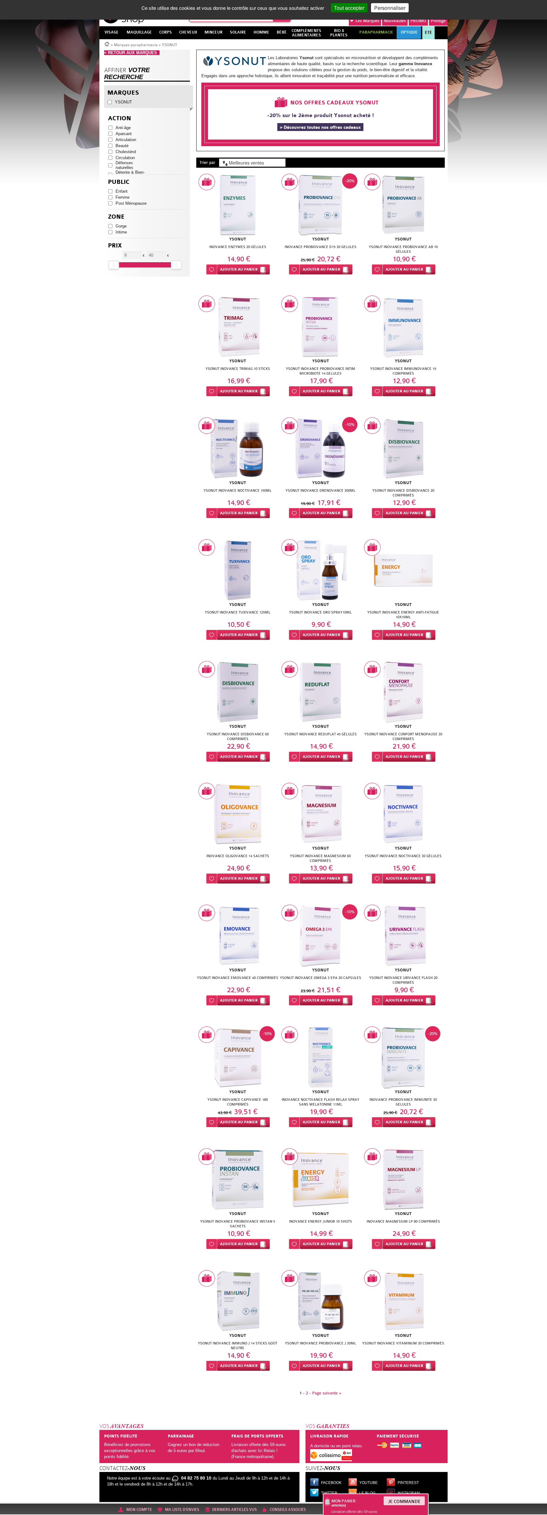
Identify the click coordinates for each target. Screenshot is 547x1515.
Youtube (368, 1483)
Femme (122, 197)
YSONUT (123, 102)
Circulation (125, 157)
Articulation (126, 139)
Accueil (107, 43)
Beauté (122, 145)
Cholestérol (126, 151)
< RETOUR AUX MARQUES (132, 52)
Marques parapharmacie (136, 45)
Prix (115, 245)
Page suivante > (326, 1393)
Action (119, 118)
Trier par (207, 162)
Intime (121, 232)
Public (118, 182)
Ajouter (239, 269)
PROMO (418, 20)
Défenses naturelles (124, 165)
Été (428, 32)
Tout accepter (349, 7)
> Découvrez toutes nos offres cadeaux (320, 127)
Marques (367, 20)
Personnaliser (390, 7)
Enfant (122, 191)
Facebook (331, 1483)
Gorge (121, 226)
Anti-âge (123, 127)
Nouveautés (395, 20)
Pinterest (408, 1483)
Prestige (438, 20)
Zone (116, 217)
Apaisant (124, 133)
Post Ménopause (131, 203)
